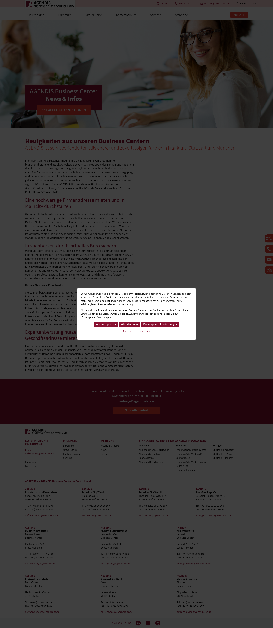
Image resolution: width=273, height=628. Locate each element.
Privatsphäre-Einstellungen (160, 324)
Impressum (144, 331)
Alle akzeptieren (106, 324)
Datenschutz (129, 331)
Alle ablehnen (129, 324)
